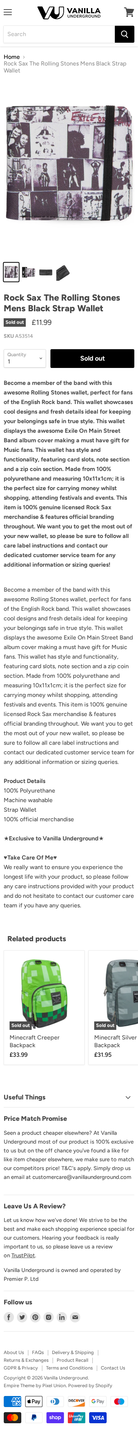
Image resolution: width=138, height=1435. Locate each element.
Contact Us (113, 1368)
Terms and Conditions (69, 1368)
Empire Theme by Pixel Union (35, 1385)
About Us (14, 1352)
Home (12, 57)
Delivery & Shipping (73, 1352)
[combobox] (59, 34)
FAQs (38, 1352)
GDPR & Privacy (21, 1368)
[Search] (124, 34)
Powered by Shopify (90, 1385)
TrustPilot (23, 1255)
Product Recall (72, 1360)
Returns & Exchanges (26, 1360)
